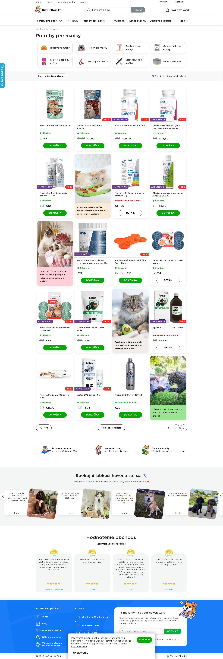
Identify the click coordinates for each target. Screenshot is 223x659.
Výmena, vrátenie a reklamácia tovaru (52, 644)
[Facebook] (79, 633)
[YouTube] (95, 633)
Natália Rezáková (54, 590)
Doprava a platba (66, 2)
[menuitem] (48, 20)
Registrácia (179, 2)
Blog (49, 2)
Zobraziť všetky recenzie (111, 544)
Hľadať (138, 10)
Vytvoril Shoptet (178, 656)
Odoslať (172, 631)
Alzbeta (169, 590)
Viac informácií (79, 646)
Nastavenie (80, 653)
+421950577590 (90, 625)
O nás (39, 2)
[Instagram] (87, 633)
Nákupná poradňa (51, 637)
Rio (130, 590)
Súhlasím (144, 639)
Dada (92, 590)
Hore (45, 428)
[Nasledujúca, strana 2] (176, 427)
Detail (130, 213)
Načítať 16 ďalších (111, 428)
